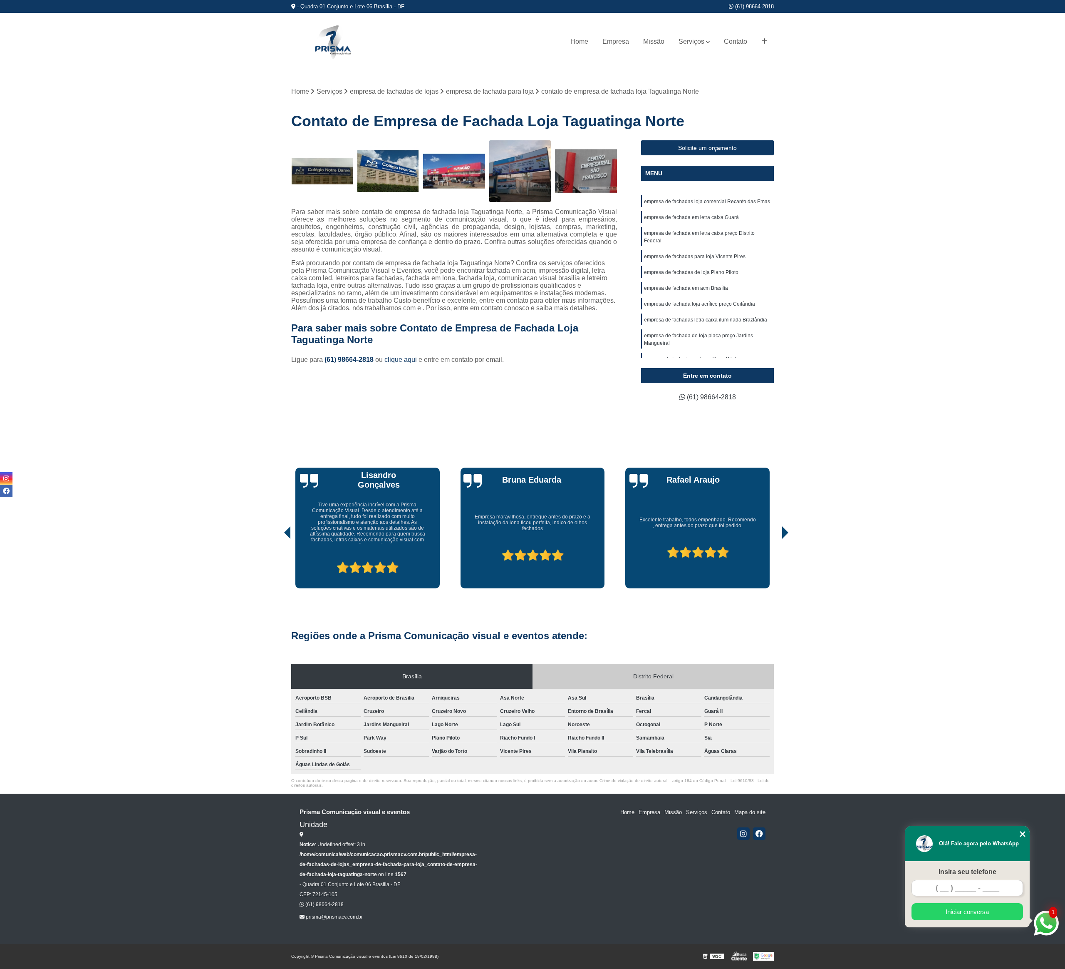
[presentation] (276, 564)
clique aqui (400, 359)
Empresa (615, 41)
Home (579, 41)
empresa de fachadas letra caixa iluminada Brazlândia (705, 320)
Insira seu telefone (967, 871)
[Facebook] (759, 833)
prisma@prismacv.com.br (334, 917)
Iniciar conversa (967, 911)
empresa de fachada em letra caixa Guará (691, 217)
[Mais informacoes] (764, 41)
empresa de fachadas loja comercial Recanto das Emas (707, 201)
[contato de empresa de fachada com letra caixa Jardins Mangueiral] (388, 171)
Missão (653, 41)
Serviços (691, 41)
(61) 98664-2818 (753, 6)
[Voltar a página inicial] (332, 42)
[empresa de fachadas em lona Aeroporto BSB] (520, 171)
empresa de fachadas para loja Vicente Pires (695, 256)
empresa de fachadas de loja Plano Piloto (691, 272)
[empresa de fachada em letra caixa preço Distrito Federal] (322, 171)
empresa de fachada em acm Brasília (686, 288)
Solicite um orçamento (707, 147)
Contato (735, 41)
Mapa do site (749, 812)
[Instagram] (743, 833)
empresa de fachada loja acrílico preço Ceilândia (699, 304)
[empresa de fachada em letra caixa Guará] (586, 171)
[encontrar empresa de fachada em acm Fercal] (454, 171)
